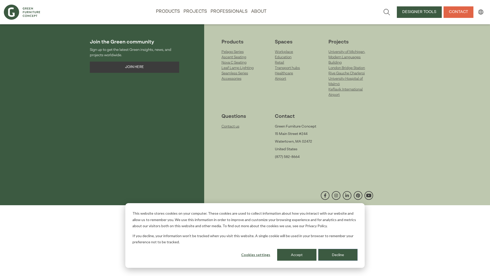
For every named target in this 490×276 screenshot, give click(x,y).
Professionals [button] (229, 11)
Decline (338, 254)
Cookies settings (255, 254)
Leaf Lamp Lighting (238, 68)
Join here (134, 67)
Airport (280, 78)
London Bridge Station (346, 68)
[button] (480, 12)
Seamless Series (235, 73)
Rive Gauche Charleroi (346, 73)
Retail (279, 62)
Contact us (230, 126)
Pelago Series (233, 52)
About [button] (258, 11)
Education (283, 57)
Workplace (284, 52)
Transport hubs (287, 68)
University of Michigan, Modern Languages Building (346, 57)
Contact (458, 12)
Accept (297, 254)
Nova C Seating (234, 62)
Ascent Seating (234, 57)
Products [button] (168, 11)
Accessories (231, 78)
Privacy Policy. (316, 226)
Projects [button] (195, 11)
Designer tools (419, 12)
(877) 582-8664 (287, 157)
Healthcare (284, 73)
